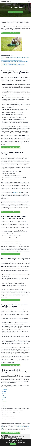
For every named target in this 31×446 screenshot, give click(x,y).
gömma (12, 55)
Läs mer (24, 442)
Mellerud (4, 397)
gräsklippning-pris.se (17, 192)
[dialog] (15, 442)
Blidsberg (4, 405)
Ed (2, 399)
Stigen (2, 426)
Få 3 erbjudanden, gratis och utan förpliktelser (15, 12)
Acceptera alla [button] (12, 444)
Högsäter (4, 391)
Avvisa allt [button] (18, 444)
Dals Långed (4, 401)
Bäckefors (4, 393)
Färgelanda (4, 389)
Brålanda (23, 426)
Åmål (3, 395)
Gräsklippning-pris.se (6, 1)
